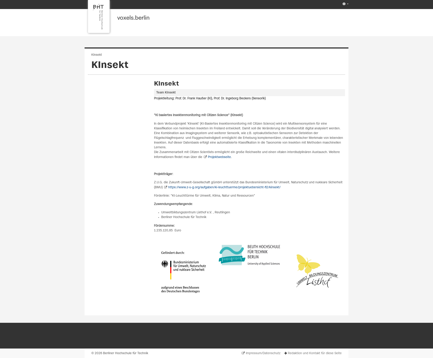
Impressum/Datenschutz (263, 353)
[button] (344, 4)
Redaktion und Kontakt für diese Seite (315, 353)
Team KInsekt (166, 92)
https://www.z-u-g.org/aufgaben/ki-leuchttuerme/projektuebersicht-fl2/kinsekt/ (224, 187)
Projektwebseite (219, 157)
